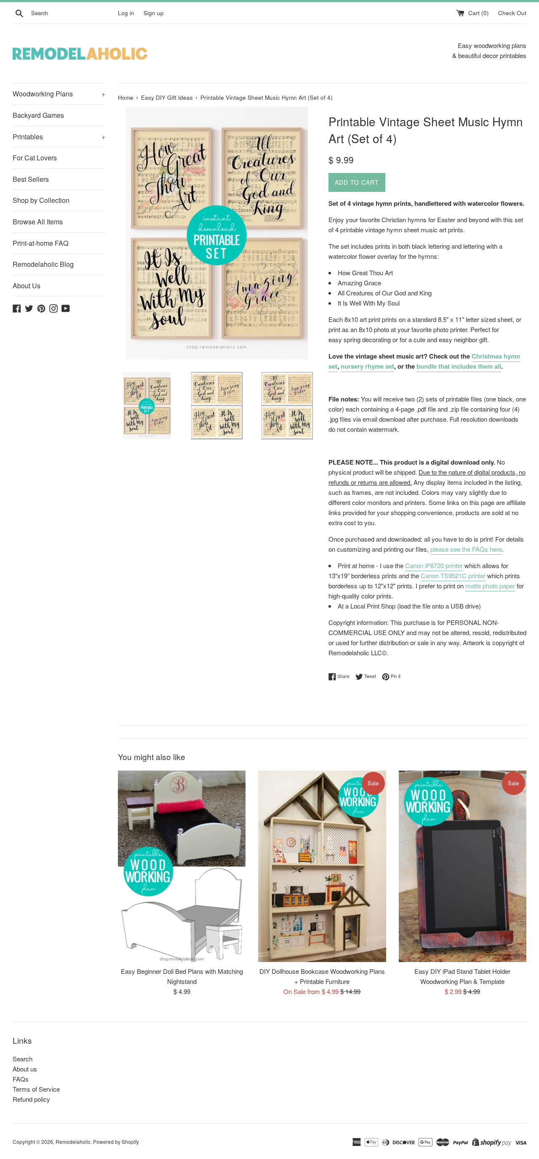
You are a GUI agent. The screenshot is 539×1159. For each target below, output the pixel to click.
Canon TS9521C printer (453, 575)
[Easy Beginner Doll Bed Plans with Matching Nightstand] (181, 866)
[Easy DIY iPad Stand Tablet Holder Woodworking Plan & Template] (462, 866)
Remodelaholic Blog (43, 264)
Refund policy (31, 1099)
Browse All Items (38, 221)
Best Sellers (31, 179)
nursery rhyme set (367, 366)
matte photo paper (490, 585)
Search (22, 1058)
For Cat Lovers (35, 157)
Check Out (512, 13)
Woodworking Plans (59, 93)
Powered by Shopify (116, 1141)
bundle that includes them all (458, 366)
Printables (59, 136)
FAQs (21, 1078)
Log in (126, 13)
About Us (26, 285)
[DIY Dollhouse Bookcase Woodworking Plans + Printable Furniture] (322, 866)
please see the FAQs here (466, 549)
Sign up (154, 13)
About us (25, 1068)
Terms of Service (36, 1089)
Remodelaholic (73, 1141)
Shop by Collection (41, 200)
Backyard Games (38, 115)
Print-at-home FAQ (40, 243)
